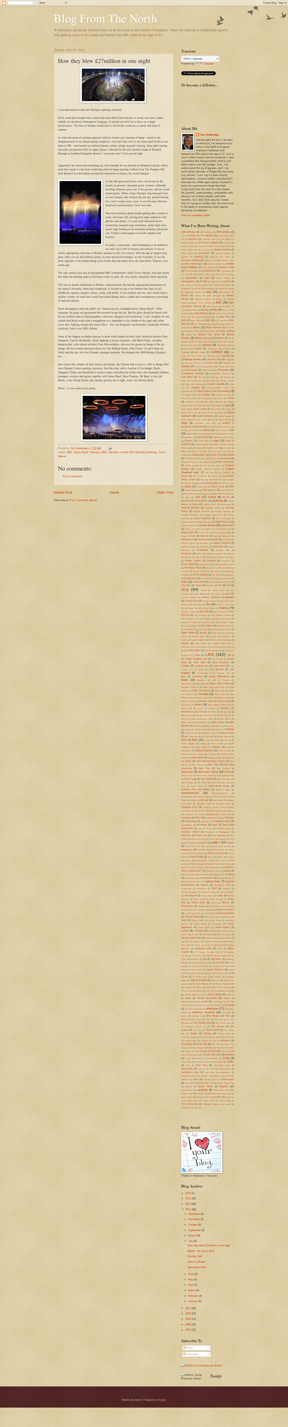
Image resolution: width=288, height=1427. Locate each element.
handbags (226, 540)
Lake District (201, 643)
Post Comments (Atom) (83, 500)
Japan (218, 594)
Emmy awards (191, 465)
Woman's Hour (203, 1097)
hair (193, 536)
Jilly (208, 604)
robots (214, 903)
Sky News (216, 959)
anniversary (226, 271)
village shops (219, 1076)
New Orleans (198, 765)
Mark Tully (220, 691)
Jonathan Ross (208, 622)
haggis (184, 536)
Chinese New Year (225, 366)
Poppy (230, 842)
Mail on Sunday (221, 680)
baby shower (224, 292)
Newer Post (63, 492)
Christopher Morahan (220, 374)
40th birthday (188, 232)
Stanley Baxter (214, 977)
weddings (202, 1089)
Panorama (190, 821)
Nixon (213, 782)
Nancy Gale (217, 744)
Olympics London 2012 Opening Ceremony (133, 452)
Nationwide (197, 757)
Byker (220, 342)
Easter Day (216, 455)
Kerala (203, 633)
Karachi (214, 629)
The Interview (187, 1026)
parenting (202, 825)
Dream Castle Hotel (222, 444)
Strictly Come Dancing (220, 987)
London (185, 665)
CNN (221, 381)
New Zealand (223, 768)
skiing (196, 959)
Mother (230, 729)
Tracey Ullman (208, 1051)
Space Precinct (215, 969)
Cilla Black (187, 377)
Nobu (223, 782)
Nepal (188, 761)
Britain (189, 335)
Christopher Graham (192, 373)
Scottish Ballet (215, 931)
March (192, 1290)
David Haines (225, 416)
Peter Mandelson (219, 835)
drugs (199, 448)
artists (227, 281)
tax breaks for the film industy (207, 1005)
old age (204, 800)
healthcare (202, 550)
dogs (216, 440)
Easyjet (230, 455)
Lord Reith (198, 669)
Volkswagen (227, 1079)
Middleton (202, 722)
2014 (188, 1198)
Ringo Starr (207, 896)
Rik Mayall (191, 895)
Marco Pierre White (220, 683)
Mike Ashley (218, 722)
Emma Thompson (224, 462)
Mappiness (201, 684)
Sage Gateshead (223, 917)
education (225, 458)
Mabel (184, 679)
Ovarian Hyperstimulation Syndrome (214, 814)
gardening (217, 500)
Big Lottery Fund (220, 313)
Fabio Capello (227, 480)
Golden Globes (188, 525)
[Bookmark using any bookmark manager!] (201, 1365)
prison (210, 857)
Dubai (184, 451)
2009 (188, 1318)
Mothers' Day (208, 733)
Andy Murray (208, 267)
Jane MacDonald (202, 594)
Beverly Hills (186, 313)
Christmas (223, 369)
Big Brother (202, 313)
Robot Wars (198, 902)
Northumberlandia (220, 793)
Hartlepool (204, 547)
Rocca (225, 902)
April (191, 1284)
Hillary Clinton (193, 560)
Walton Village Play (225, 1083)
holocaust (226, 561)
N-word (228, 740)
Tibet (202, 1037)
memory (211, 708)
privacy (220, 857)
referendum (195, 881)
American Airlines (190, 260)
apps (207, 278)
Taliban (227, 998)
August (192, 1235)
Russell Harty (192, 917)
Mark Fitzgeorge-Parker (214, 687)
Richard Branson (208, 892)
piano (212, 839)
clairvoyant (214, 377)
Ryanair (207, 917)
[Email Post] (109, 448)
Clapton (227, 377)
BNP (208, 320)
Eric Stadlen (224, 472)
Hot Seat (230, 564)
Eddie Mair (204, 458)
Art (201, 281)
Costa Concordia (223, 395)
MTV (204, 736)
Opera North (200, 811)
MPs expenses (191, 736)
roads (220, 895)
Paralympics (186, 825)
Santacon (217, 924)
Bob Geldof (220, 320)
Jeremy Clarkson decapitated (218, 597)
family (187, 486)
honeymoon (203, 564)
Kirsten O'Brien (198, 640)
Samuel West (197, 920)
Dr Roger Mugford (202, 444)
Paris (214, 825)
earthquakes (199, 455)
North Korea (197, 786)
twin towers (218, 1062)
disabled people (226, 434)
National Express (204, 750)
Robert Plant (199, 899)
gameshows (200, 501)
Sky (204, 959)
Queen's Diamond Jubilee (193, 867)
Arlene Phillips (223, 278)
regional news (212, 881)
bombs (221, 324)
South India (196, 970)
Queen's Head (215, 867)
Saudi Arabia (222, 927)
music (207, 740)
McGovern (185, 705)
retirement (201, 889)
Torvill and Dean (214, 1048)
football (212, 497)
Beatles (194, 310)
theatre (194, 1033)
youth (228, 1104)
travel (218, 1054)
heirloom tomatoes (214, 554)
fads (220, 483)
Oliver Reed (218, 800)
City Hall (202, 377)
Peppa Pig (201, 835)
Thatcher (219, 1019)
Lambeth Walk (219, 643)
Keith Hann (187, 632)
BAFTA (184, 295)
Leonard (215, 647)
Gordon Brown (207, 525)
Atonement (203, 285)
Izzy (185, 589)
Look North (219, 666)
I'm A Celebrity (200, 575)
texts (208, 1019)
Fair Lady (230, 483)
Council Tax (186, 398)
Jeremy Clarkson (189, 597)
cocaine (230, 381)
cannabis (226, 349)
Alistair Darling (222, 249)
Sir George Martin (219, 956)
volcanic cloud (210, 1079)
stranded (189, 987)
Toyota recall (190, 1051)
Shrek (219, 948)
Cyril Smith (197, 405)
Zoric (196, 1108)
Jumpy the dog (200, 629)
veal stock (210, 1072)
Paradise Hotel (222, 821)
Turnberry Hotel (202, 1062)
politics (215, 842)
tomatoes (225, 1040)
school (185, 930)
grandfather (206, 529)
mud (211, 736)
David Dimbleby (205, 416)
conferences (186, 391)
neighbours (213, 758)
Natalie (216, 747)
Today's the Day (208, 1041)
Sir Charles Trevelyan (204, 952)
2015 (188, 1193)
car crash (200, 352)
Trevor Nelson (211, 1058)
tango (197, 1002)
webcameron (187, 1090)
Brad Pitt (230, 327)
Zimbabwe (185, 1108)
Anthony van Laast (206, 274)
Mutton (217, 740)
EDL (214, 458)
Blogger (161, 1399)
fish (185, 494)
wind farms (226, 1093)
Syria (188, 998)
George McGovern (190, 515)
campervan (212, 349)
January (193, 1301)
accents (221, 236)
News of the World (204, 775)
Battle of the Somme (201, 303)
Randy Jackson (188, 874)
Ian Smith (216, 575)
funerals (185, 501)
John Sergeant (188, 619)
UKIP (212, 1069)
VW (194, 1083)
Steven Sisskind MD (225, 984)
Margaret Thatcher (189, 687)
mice (229, 712)
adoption (193, 239)
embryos (207, 462)
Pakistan (229, 818)
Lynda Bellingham (219, 676)
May (191, 1279)
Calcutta (230, 342)
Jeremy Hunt (191, 601)
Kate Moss (226, 629)
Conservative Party (206, 391)
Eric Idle (209, 472)
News (227, 772)
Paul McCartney (223, 828)
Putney (228, 864)
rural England (191, 913)
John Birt (204, 611)
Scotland (199, 931)
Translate (208, 63)
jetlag (199, 604)
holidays (211, 560)
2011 (188, 1308)
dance (228, 409)
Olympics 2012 (98, 452)
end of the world (212, 465)
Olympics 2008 (223, 804)
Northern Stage (223, 790)
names (203, 744)
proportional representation (208, 860)
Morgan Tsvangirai (203, 729)
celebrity (225, 356)
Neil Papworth (228, 758)
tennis (184, 1016)
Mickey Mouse (187, 722)
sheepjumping (217, 945)
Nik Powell (202, 782)
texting (199, 1019)
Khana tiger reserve (202, 636)
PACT (198, 818)
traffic (199, 1055)
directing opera (209, 434)
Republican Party (222, 885)
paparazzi (205, 821)
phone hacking (198, 839)
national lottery (224, 751)
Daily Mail (185, 409)
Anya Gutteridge (226, 274)
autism (221, 288)
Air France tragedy (208, 242)
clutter (212, 381)
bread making (226, 331)
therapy (208, 1033)
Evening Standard (209, 480)
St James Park (221, 973)
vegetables (225, 1072)
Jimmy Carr (193, 608)
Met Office (211, 712)
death (184, 423)
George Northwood (213, 515)
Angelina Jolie (226, 267)
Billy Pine (225, 317)
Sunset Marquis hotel (194, 995)
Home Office (187, 564)
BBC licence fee (214, 306)
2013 (188, 1203)
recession (208, 878)
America (198, 257)
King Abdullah (223, 636)
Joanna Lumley (188, 612)
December (194, 1213)
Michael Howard (224, 715)
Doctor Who (203, 441)
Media (198, 704)
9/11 (183, 236)
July (191, 1240)
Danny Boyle (81, 452)
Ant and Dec (187, 274)
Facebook (208, 483)
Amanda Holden (223, 253)
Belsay (205, 310)
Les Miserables (192, 650)
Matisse (210, 698)
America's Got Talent (219, 257)
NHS (232, 775)
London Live (201, 666)
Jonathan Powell (189, 622)
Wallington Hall (206, 1083)
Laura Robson (201, 647)
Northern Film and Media (195, 789)
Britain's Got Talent (209, 334)
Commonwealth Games (218, 388)
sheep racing (201, 945)
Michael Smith (206, 719)
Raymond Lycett (192, 878)
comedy (195, 387)
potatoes (210, 846)
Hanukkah (203, 543)
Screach (195, 934)
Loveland (197, 676)
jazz (228, 594)
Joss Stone (207, 626)
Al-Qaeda (185, 246)
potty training (224, 846)
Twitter (230, 1062)
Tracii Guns (225, 1051)
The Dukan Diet (202, 1023)
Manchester (186, 684)
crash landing (202, 398)
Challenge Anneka (191, 359)
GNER (218, 522)
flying (187, 497)
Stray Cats (201, 987)
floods (231, 494)
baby (208, 291)
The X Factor (213, 1030)
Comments (192, 1354)
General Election (190, 508)
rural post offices (208, 913)
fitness (194, 494)
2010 (188, 1313)
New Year (213, 764)
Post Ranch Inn (193, 846)
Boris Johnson (214, 327)
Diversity (230, 437)
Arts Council (187, 285)
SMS (213, 963)
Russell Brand (226, 913)
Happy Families (221, 543)
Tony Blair (186, 1044)
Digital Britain (192, 434)
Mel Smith (198, 708)
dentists (207, 430)
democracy (226, 427)
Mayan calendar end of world (215, 701)
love (183, 676)
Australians (209, 288)
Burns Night (197, 342)
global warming (188, 522)
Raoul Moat (204, 874)
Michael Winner (224, 719)
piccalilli (222, 839)
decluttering (212, 427)
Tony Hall (202, 1044)
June (191, 1274)
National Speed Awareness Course (198, 754)
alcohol (228, 246)
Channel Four (213, 359)
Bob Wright (200, 324)
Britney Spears (203, 338)
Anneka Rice (209, 271)
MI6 (221, 712)
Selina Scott (210, 938)
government (227, 525)
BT (230, 338)
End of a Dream (196, 1261)
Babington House (193, 292)
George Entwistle (201, 511)
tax (205, 1001)
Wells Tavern (219, 1090)
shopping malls (203, 948)
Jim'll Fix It (221, 604)
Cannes (185, 352)
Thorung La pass (189, 1037)
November (194, 1219)
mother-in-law (191, 733)
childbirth (227, 363)
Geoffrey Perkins (213, 508)
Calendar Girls (190, 345)
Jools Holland (190, 626)
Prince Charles (216, 853)
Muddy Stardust (224, 736)
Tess (227, 1016)
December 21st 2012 (205, 423)
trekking (230, 1054)
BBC (69, 452)
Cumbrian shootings (194, 402)
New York (204, 768)
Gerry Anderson (202, 518)
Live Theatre (217, 659)
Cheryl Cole (211, 363)
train (208, 1054)
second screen (224, 934)
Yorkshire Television (212, 1104)
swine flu (230, 995)
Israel (199, 585)
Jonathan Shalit (226, 622)
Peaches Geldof (190, 832)
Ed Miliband (190, 458)
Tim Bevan (229, 1037)
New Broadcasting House (211, 761)
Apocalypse (191, 278)
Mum (195, 739)
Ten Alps (226, 1012)
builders (184, 342)
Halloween (226, 536)
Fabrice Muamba (191, 483)
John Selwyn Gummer (221, 615)
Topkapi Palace (197, 1048)
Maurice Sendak (188, 701)
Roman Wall (203, 906)
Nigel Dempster (224, 779)
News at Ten (187, 775)
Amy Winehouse (194, 264)
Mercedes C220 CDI (192, 712)
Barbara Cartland (203, 299)
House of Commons (215, 568)
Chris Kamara (208, 370)
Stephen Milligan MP (202, 984)
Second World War (191, 938)
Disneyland (202, 437)
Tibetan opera (214, 1037)
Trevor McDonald (193, 1058)
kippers (184, 640)
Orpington (189, 814)
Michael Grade (206, 715)
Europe (214, 476)
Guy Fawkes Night (222, 532)
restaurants (186, 889)
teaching (229, 1005)
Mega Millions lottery (217, 705)
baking (198, 296)
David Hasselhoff (189, 420)
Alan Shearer (200, 246)
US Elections (225, 1069)
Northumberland (190, 792)
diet (232, 430)
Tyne (188, 1065)
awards (231, 288)
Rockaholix (187, 906)
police (204, 842)
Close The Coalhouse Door (193, 381)
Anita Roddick (191, 271)
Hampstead (187, 539)
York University (189, 1104)
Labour (185, 643)
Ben (215, 309)
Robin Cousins (216, 899)
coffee (187, 384)
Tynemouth (187, 1069)
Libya (197, 655)
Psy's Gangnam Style (201, 864)
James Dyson (218, 590)
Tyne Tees (201, 1065)
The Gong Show (223, 1023)
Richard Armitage (189, 892)
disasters (188, 437)
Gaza (195, 504)
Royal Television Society (202, 910)
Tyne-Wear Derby (222, 1065)
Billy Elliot (210, 317)
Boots (196, 327)
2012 (188, 1209)
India (184, 581)
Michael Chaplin (188, 715)
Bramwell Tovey (191, 331)
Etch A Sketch (200, 476)
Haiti (215, 536)
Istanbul (210, 585)
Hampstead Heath (207, 539)
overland (186, 818)
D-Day (208, 405)
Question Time (213, 871)
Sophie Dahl (218, 966)
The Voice (197, 1030)
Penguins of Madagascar (218, 832)
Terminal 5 (196, 1016)
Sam (183, 920)
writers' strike (225, 1101)
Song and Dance (200, 966)
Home (114, 492)
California (206, 345)
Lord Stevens (216, 669)
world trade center (206, 1101)
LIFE (209, 654)
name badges (188, 744)
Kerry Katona (218, 633)
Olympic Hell (194, 1256)
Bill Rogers (197, 317)
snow (222, 962)
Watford (188, 1086)
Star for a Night (199, 980)
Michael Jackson (188, 719)
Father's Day (217, 486)
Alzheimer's (204, 253)
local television (220, 662)
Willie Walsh (198, 1093)
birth (183, 320)
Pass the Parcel (205, 828)
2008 (188, 1324)
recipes (221, 878)
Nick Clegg (190, 779)
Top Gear (216, 1044)
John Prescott (200, 615)
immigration (190, 578)
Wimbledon (212, 1093)
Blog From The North (105, 18)
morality (187, 729)
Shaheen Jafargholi (213, 941)
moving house (226, 733)
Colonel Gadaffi (215, 384)
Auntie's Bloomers (221, 285)
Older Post (165, 492)
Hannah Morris (188, 543)
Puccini (217, 864)
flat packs (205, 494)
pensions (186, 835)
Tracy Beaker (187, 1055)
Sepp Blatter (225, 938)
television (212, 1008)
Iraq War (186, 585)
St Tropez (197, 977)
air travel (227, 243)
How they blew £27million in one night (208, 1245)
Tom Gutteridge (209, 134)
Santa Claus (200, 924)
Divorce (189, 441)
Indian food (199, 582)
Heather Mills (222, 550)
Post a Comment (72, 476)
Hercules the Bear (199, 557)
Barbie (219, 299)
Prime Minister (198, 853)
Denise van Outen (189, 430)
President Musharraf (206, 850)
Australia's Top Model (191, 288)
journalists (221, 626)
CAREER (216, 352)
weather (223, 1086)
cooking (225, 391)
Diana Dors (221, 430)
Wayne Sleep (205, 1086)
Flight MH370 (219, 494)
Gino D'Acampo (223, 518)
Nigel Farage (187, 782)
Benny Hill (226, 310)
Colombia (198, 384)
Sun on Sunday (188, 991)
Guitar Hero (204, 532)
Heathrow (186, 553)
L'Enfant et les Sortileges (219, 640)
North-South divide (219, 786)
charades (230, 359)
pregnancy (187, 850)
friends (226, 497)
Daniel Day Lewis (189, 413)
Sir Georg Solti (199, 956)
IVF (228, 585)
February (193, 1295)
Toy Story (230, 1048)
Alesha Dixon (187, 250)
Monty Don (229, 726)
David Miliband (208, 420)
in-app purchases (223, 578)
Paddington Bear (213, 818)
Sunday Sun (205, 991)
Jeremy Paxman (209, 601)
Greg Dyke (187, 532)
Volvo (187, 1083)
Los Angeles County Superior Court (213, 673)
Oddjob (193, 800)
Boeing (211, 324)
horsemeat (218, 564)
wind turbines (187, 1097)
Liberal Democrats (213, 650)
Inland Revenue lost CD (220, 582)
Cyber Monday (216, 402)
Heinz (199, 554)
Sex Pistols (194, 941)
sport (209, 973)
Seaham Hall (208, 934)
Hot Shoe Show (192, 568)
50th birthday (206, 232)
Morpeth (219, 729)
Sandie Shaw (214, 920)
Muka (184, 740)
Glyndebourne (204, 522)
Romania (218, 906)
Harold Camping (188, 547)
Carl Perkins (196, 356)
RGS (214, 888)
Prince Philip (197, 857)
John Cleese (219, 612)
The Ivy (202, 1026)
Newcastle (187, 771)
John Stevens (205, 619)
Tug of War (186, 1062)
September (194, 1230)
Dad (228, 405)
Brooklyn (219, 338)
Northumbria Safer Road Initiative (196, 797)
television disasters (203, 1012)
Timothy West (191, 1041)
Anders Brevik (214, 264)
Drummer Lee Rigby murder (218, 448)
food (197, 497)
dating (220, 413)
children (185, 366)
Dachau (218, 405)
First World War (227, 490)
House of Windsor (201, 571)
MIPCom (197, 726)
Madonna (201, 680)
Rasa (231, 874)
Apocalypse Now (196, 1267)
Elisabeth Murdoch (189, 462)
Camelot (197, 348)
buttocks (210, 342)
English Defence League (207, 469)
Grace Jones (191, 529)
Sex (183, 941)
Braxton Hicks (209, 331)
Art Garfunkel (214, 281)
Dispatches (218, 437)
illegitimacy (229, 575)
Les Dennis (229, 647)
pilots (194, 843)
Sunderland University (224, 991)
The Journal (218, 1026)
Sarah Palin (204, 927)
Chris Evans (190, 370)
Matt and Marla (224, 698)
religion (204, 885)
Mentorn (225, 708)
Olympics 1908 (204, 804)
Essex (184, 476)
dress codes (186, 448)
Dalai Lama (200, 409)
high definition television (223, 557)
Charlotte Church (192, 363)
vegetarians (186, 1076)
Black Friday (196, 320)
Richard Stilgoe (227, 892)
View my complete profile (195, 215)
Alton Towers (187, 253)
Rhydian (226, 889)
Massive (199, 698)
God (228, 522)
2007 (188, 1329)
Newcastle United (208, 771)
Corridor (206, 394)
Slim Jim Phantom (199, 963)
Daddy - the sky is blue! (201, 1250)
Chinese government (204, 366)
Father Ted (202, 487)
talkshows (185, 1002)
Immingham (206, 578)
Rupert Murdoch (225, 909)
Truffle (226, 1058)
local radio (199, 662)
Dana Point (216, 409)
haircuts (204, 536)
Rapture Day (219, 874)
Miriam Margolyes (212, 726)
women (217, 1097)
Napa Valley (201, 747)
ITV (220, 585)
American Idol (210, 260)
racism (226, 871)
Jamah (204, 590)
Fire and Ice (209, 490)
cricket (230, 398)
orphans (230, 811)
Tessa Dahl (186, 1019)
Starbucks (215, 980)
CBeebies (211, 356)
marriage (203, 694)
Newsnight (221, 775)
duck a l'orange (199, 451)
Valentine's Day (190, 1072)
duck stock (217, 451)
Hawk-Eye (218, 546)
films (231, 486)
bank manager (214, 296)
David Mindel (225, 420)
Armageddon (188, 281)
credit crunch (218, 398)
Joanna (223, 607)
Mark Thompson (201, 690)
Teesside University (193, 1009)
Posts (189, 1347)
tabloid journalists (207, 998)
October (193, 1224)
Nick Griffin (207, 779)
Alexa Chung (204, 250)
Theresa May (224, 1034)
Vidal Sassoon (202, 1076)
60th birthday (223, 232)
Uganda (201, 1069)
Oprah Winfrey (216, 811)
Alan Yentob (215, 246)
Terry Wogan (213, 1016)
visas (195, 1079)
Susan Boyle (215, 994)
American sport (227, 260)
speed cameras (197, 973)
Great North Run (223, 529)
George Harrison (222, 511)
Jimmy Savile (209, 608)
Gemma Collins (210, 504)
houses (217, 571)
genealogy (226, 504)
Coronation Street (189, 395)
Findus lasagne (192, 490)
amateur (185, 257)
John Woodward (223, 619)
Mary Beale (220, 694)
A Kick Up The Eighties (201, 235)
